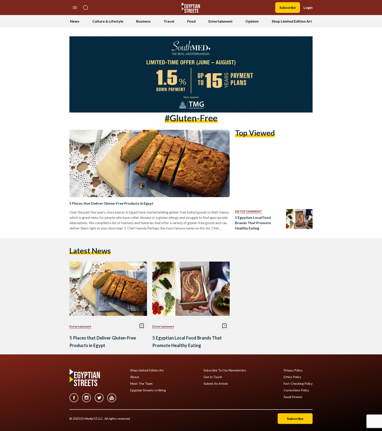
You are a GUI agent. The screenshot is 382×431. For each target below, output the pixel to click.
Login (308, 7)
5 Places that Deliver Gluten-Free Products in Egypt (111, 203)
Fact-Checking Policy (298, 383)
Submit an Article (216, 383)
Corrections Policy (296, 390)
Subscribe (287, 7)
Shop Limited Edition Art (292, 21)
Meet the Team (141, 383)
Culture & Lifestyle (107, 21)
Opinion (252, 21)
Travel (169, 21)
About (134, 377)
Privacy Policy (293, 370)
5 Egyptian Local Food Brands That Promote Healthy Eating (253, 222)
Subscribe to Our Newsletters (225, 370)
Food (191, 21)
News (74, 21)
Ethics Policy (292, 377)
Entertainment (220, 21)
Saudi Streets (293, 397)
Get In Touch (213, 377)
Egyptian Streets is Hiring (148, 390)
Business (143, 21)
